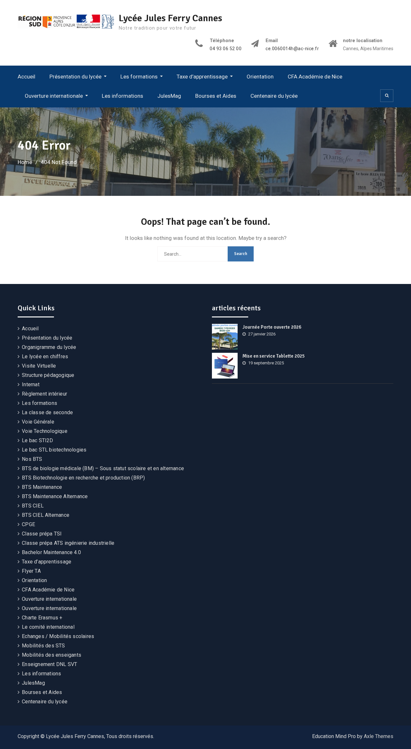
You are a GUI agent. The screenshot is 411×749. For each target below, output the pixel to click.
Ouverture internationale (54, 96)
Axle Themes (378, 736)
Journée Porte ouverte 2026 (271, 327)
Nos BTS (32, 459)
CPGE (28, 524)
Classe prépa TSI (42, 534)
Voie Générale (38, 422)
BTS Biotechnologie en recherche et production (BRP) (83, 478)
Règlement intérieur (44, 394)
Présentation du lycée (75, 76)
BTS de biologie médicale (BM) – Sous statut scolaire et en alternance (103, 468)
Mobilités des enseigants (51, 655)
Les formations (139, 76)
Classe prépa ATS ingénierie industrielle (68, 543)
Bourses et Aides (215, 96)
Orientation (260, 76)
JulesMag (169, 96)
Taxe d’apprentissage (202, 76)
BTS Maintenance (42, 487)
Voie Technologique (44, 431)
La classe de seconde (47, 412)
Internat (30, 384)
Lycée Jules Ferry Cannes (170, 18)
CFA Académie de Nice (315, 76)
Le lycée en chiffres (45, 356)
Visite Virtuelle (39, 366)
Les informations (122, 96)
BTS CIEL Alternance (45, 515)
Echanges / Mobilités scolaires (58, 636)
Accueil (26, 76)
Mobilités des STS (43, 646)
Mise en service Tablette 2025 (273, 356)
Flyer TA (31, 571)
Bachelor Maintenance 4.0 (51, 552)
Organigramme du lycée (49, 347)
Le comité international (48, 627)
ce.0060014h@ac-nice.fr (292, 48)
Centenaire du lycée (274, 96)
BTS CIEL (33, 506)
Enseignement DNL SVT (49, 664)
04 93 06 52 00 (225, 48)
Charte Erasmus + (42, 618)
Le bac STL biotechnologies (54, 450)
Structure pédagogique (48, 375)
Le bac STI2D (37, 440)
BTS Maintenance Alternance (55, 496)
